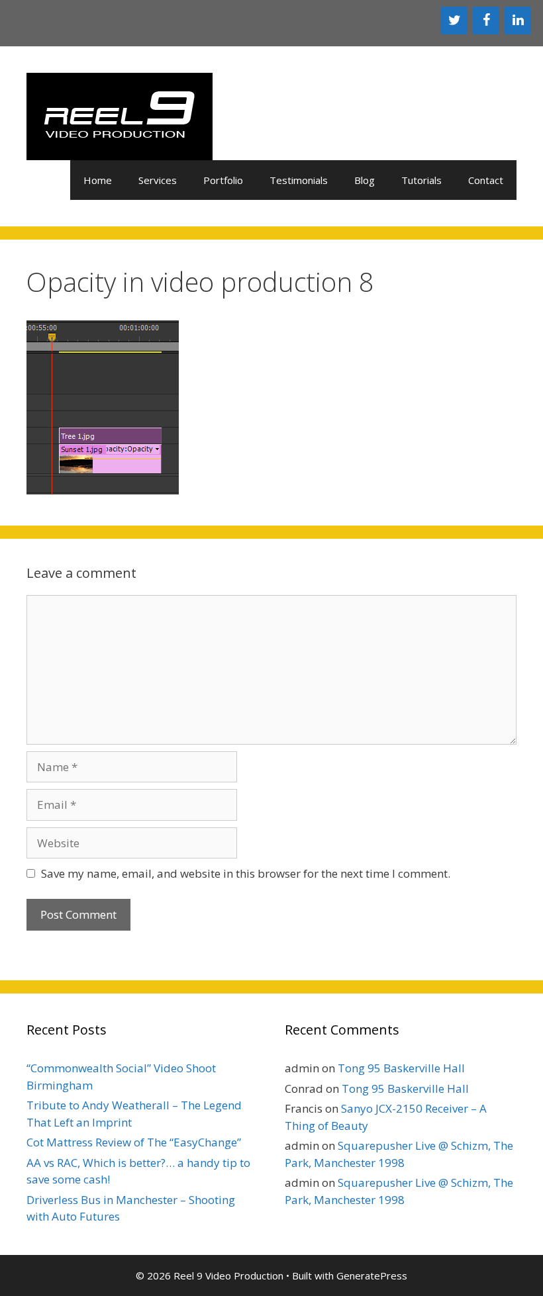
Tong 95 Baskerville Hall (401, 1068)
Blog (364, 180)
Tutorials (421, 180)
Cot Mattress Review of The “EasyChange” (133, 1142)
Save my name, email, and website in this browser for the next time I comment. (245, 873)
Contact (485, 180)
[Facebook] (486, 20)
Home (97, 180)
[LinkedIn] (518, 20)
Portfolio (223, 180)
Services (157, 180)
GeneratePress (371, 1275)
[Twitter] (454, 20)
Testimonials (299, 180)
